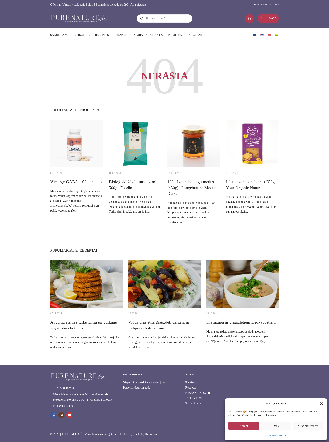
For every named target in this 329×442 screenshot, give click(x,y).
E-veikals (79, 34)
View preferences (308, 425)
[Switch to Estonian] (254, 35)
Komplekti (176, 34)
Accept (244, 425)
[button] (321, 404)
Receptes (102, 34)
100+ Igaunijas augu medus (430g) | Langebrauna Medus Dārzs (191, 187)
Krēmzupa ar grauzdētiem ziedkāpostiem (241, 322)
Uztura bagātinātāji (147, 34)
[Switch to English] (262, 35)
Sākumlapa (59, 34)
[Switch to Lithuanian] (276, 35)
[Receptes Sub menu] (112, 35)
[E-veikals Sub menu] (89, 35)
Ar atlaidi (196, 34)
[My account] (249, 18)
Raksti (122, 34)
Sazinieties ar (193, 403)
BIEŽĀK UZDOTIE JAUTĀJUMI (198, 395)
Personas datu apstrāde (276, 435)
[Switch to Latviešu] (269, 35)
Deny (276, 425)
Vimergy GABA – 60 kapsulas (76, 181)
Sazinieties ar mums (266, 4)
